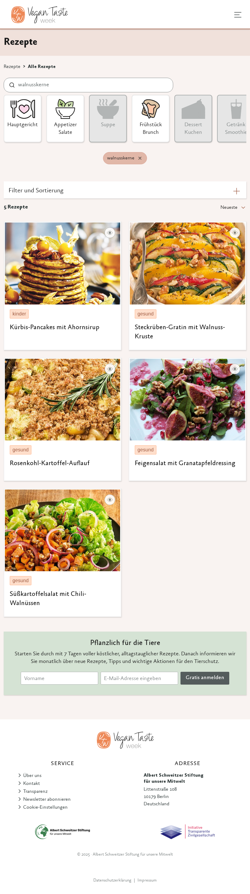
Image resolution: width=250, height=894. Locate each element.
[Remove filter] (140, 158)
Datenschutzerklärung (112, 880)
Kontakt (31, 783)
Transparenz (35, 791)
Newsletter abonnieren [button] (47, 799)
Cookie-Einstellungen (45, 807)
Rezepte (12, 66)
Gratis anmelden (205, 678)
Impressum (147, 880)
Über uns (32, 775)
